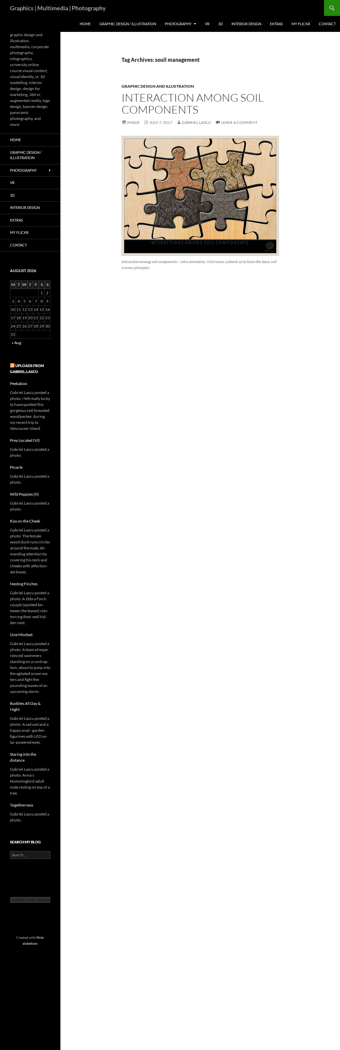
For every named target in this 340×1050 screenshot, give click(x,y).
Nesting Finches (24, 583)
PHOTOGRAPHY (178, 24)
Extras (276, 24)
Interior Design (246, 24)
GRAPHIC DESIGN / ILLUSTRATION (127, 24)
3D (220, 24)
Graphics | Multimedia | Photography (58, 8)
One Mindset (21, 634)
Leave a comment (239, 122)
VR (207, 24)
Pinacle (16, 467)
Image (133, 122)
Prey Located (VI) (25, 440)
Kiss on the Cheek (25, 521)
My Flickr (301, 24)
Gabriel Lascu (196, 122)
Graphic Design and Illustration (158, 86)
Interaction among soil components (193, 103)
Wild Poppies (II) (24, 494)
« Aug (16, 342)
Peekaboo (18, 383)
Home (85, 24)
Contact (327, 24)
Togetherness (21, 805)
